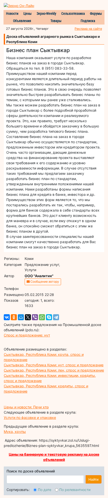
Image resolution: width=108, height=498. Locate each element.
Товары (56, 21)
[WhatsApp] (42, 317)
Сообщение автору (44, 281)
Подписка (88, 21)
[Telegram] (56, 317)
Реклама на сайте (88, 29)
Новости (12, 14)
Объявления (22, 21)
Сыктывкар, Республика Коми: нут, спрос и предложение (53, 365)
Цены (27, 14)
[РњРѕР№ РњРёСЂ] (21, 317)
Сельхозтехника (73, 14)
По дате (44, 489)
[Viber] (35, 317)
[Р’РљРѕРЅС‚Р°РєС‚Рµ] (7, 317)
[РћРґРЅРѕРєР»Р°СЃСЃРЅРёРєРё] (14, 317)
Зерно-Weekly (46, 14)
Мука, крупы (15, 431)
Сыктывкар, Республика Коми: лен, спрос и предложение (54, 370)
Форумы (96, 14)
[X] (28, 317)
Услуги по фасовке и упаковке (30, 417)
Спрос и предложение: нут (27, 335)
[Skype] (49, 317)
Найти (93, 479)
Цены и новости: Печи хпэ (26, 407)
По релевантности (74, 489)
